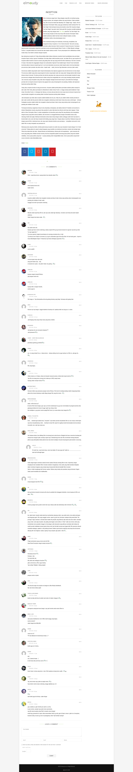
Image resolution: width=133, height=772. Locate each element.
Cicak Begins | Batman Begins (92, 63)
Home (61, 3)
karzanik (30, 254)
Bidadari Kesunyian (89, 20)
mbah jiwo (31, 614)
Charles (30, 315)
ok (28, 487)
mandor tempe (32, 603)
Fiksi (80, 3)
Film (66, 3)
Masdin (30, 170)
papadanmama (32, 398)
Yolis (29, 666)
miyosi (29, 702)
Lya (28, 510)
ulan (29, 244)
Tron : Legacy (88, 49)
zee (29, 223)
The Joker (61, 31)
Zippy (29, 371)
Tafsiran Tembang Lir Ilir (91, 24)
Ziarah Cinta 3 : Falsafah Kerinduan (93, 45)
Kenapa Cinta (88, 41)
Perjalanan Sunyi (89, 53)
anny (29, 536)
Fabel (88, 77)
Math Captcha (26, 747)
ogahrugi (30, 361)
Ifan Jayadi (31, 430)
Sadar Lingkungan (103, 3)
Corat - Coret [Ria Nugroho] (36, 338)
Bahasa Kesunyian (91, 74)
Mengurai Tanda (89, 3)
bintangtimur (32, 386)
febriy (29, 348)
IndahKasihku (32, 458)
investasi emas (32, 641)
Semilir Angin (88, 36)
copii (29, 570)
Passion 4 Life (73, 3)
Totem (26, 143)
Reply (80, 170)
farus (29, 689)
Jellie (34, 445)
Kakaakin (30, 325)
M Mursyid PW (32, 294)
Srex (29, 304)
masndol (30, 500)
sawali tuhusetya (33, 416)
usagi (29, 180)
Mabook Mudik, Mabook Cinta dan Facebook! (96, 57)
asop (29, 676)
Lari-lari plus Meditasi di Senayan (93, 28)
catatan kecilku (32, 193)
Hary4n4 (30, 208)
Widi (29, 580)
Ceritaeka (30, 549)
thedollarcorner (33, 593)
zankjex (30, 269)
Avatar (86, 32)
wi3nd (29, 477)
